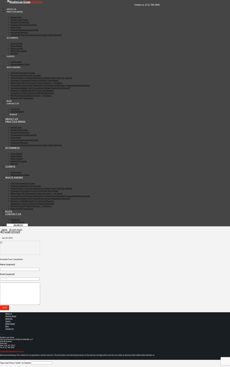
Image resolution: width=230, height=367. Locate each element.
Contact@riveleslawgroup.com (12, 351)
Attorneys (9, 319)
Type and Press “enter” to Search (15, 363)
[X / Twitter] (1, 9)
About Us (8, 314)
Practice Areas (10, 316)
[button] (32, 2)
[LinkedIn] (3, 9)
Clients (8, 321)
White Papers (10, 324)
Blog (7, 326)
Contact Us (9, 329)
